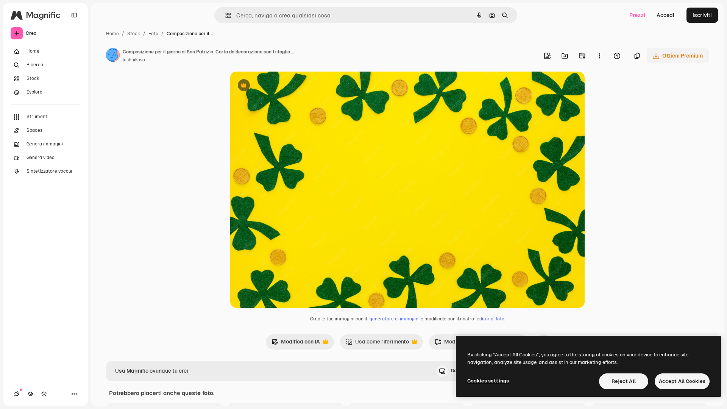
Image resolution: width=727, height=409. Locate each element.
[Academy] (30, 394)
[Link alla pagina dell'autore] (113, 56)
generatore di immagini (395, 319)
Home (112, 34)
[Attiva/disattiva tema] (44, 394)
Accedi (665, 15)
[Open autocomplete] (225, 15)
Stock (133, 34)
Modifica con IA (295, 343)
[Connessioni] (17, 394)
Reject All (624, 381)
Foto (153, 34)
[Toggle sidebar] (74, 15)
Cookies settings (488, 381)
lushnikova (134, 60)
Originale (280, 86)
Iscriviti (702, 15)
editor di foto (490, 319)
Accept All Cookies (682, 381)
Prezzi (637, 15)
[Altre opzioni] (599, 55)
